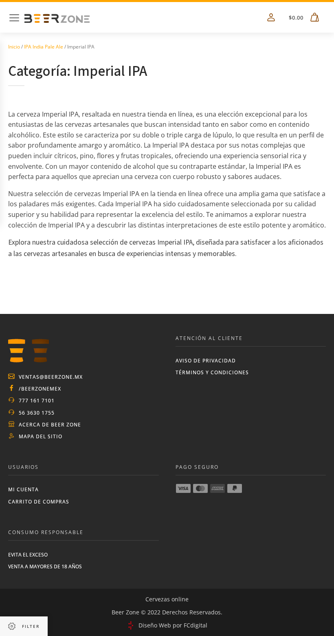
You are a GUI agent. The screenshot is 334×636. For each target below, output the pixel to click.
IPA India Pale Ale (43, 46)
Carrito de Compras (38, 501)
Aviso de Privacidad (206, 360)
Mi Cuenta (23, 489)
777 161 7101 (37, 400)
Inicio (14, 46)
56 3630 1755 (37, 412)
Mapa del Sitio (40, 436)
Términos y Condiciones (212, 372)
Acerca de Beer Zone (50, 424)
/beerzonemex (40, 388)
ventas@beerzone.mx (51, 376)
